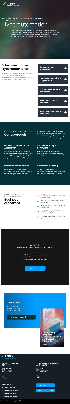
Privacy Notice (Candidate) (10, 390)
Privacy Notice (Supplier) (9, 396)
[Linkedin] (4, 377)
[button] (53, 68)
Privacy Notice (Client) (9, 393)
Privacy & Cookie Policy (9, 387)
